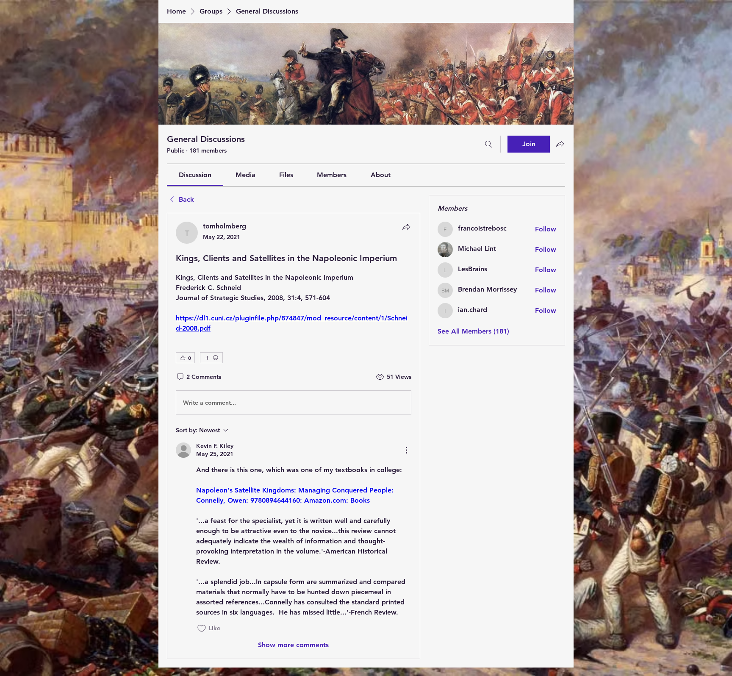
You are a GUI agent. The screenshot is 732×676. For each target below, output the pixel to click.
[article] (293, 436)
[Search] (488, 144)
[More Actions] (406, 450)
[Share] (406, 227)
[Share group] (560, 144)
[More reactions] (211, 357)
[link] (195, 175)
